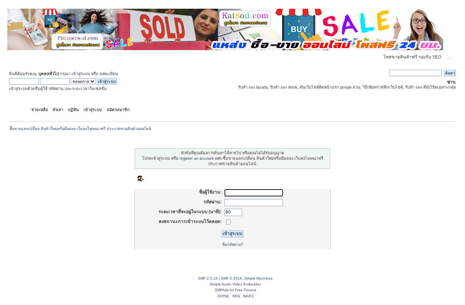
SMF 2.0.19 (208, 278)
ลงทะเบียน (109, 74)
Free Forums (245, 290)
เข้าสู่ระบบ (81, 74)
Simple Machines (258, 278)
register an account (196, 158)
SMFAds (222, 290)
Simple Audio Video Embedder (235, 284)
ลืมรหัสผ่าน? (232, 244)
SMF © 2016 (231, 278)
